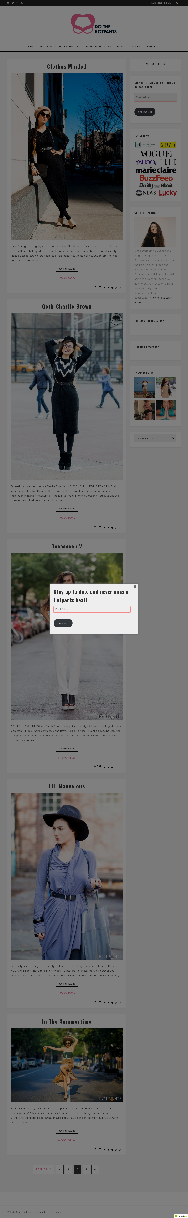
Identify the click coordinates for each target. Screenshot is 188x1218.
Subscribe (63, 623)
